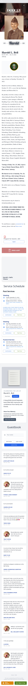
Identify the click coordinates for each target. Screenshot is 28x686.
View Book (7, 396)
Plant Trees (19, 315)
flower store (19, 226)
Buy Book (15, 396)
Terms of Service (18, 679)
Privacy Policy (10, 679)
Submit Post (14, 445)
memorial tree (20, 224)
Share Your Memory (10, 419)
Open (14, 242)
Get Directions (8, 315)
